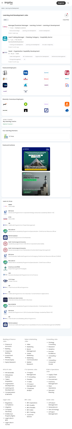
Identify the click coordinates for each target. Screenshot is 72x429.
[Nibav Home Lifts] (25, 91)
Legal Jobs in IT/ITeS (9, 424)
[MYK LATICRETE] (67, 79)
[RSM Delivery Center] (5, 85)
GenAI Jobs (50, 400)
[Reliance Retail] (25, 79)
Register (61, 3)
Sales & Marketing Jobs (31, 340)
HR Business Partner (9, 376)
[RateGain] (46, 104)
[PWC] (5, 104)
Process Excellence (52, 352)
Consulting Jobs (51, 339)
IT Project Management (31, 374)
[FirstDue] (67, 85)
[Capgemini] (67, 110)
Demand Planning (51, 391)
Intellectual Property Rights (10, 415)
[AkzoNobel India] (46, 72)
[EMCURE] (46, 79)
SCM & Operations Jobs (52, 370)
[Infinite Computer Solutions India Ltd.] (25, 85)
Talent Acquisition (8, 380)
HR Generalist (9, 373)
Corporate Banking (8, 352)
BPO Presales (31, 408)
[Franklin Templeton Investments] (5, 72)
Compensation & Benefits (10, 393)
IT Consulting (31, 377)
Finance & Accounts (8, 345)
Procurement (53, 379)
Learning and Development (9, 389)
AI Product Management (53, 404)
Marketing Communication (32, 359)
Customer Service (30, 416)
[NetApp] (25, 110)
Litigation (8, 407)
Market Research (30, 363)
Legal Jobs (6, 400)
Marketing (30, 347)
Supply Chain (53, 375)
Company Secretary (8, 410)
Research (52, 347)
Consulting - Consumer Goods (53, 362)
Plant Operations (52, 387)
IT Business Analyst (30, 389)
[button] (6, 20)
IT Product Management (31, 385)
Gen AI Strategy (54, 409)
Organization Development (9, 385)
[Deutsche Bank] (46, 110)
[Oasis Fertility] (46, 85)
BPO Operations (32, 403)
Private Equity (9, 360)
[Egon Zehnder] (67, 72)
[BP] (25, 104)
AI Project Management (53, 413)
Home (3, 8)
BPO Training (31, 412)
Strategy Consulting (52, 343)
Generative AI (53, 407)
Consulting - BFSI (53, 357)
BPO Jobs (28, 400)
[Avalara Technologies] (67, 104)
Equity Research (10, 362)
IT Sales (29, 382)
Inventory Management (53, 383)
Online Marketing (30, 354)
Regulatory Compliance (9, 404)
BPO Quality (31, 405)
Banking (7, 349)
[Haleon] (5, 110)
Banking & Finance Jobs (9, 340)
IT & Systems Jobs (31, 369)
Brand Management (31, 350)
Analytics (51, 349)
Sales (28, 344)
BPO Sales (30, 410)
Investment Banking (9, 356)
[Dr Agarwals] (25, 72)
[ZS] (5, 79)
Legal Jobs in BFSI (9, 419)
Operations (52, 377)
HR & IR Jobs (7, 369)
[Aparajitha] (5, 91)
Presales (29, 379)
